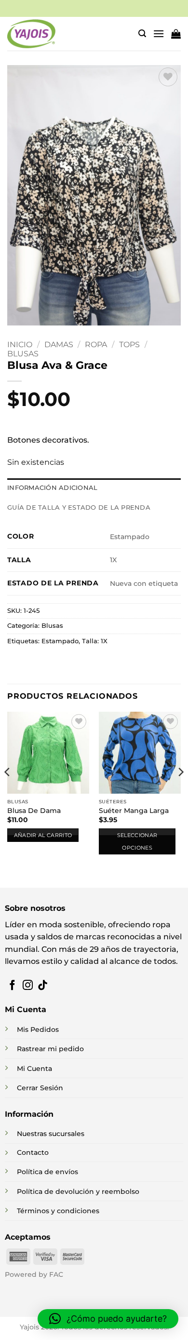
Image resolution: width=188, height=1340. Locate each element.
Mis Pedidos (38, 1029)
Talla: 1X (94, 641)
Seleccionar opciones (137, 841)
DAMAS (58, 344)
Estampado (60, 641)
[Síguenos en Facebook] (12, 985)
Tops (129, 344)
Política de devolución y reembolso (78, 1191)
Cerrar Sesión (40, 1087)
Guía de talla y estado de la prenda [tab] (78, 507)
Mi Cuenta (34, 1068)
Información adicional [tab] (52, 487)
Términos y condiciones (58, 1210)
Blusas (23, 353)
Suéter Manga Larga (134, 810)
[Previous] (7, 791)
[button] (142, 33)
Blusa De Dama (34, 810)
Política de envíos (47, 1171)
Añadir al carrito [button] (43, 835)
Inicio (19, 344)
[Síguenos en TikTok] (43, 985)
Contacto (33, 1152)
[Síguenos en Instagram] (28, 985)
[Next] (180, 791)
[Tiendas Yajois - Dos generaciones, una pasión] (31, 33)
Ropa (96, 344)
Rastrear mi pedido (50, 1048)
